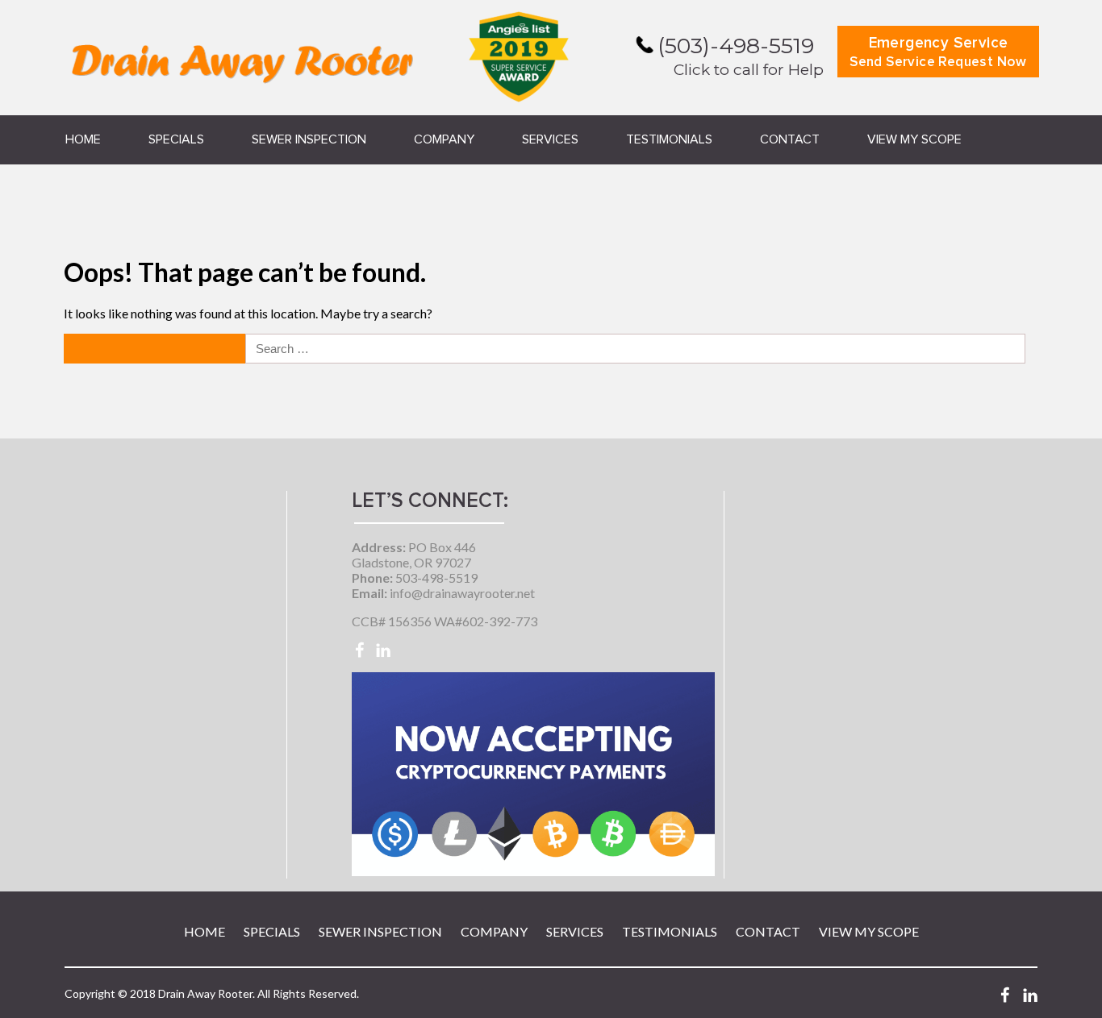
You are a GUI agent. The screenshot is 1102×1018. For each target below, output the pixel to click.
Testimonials (669, 139)
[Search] (156, 349)
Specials (176, 139)
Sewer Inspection (309, 139)
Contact (790, 139)
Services (550, 139)
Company (444, 139)
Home (83, 139)
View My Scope (914, 139)
